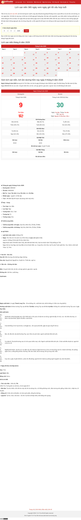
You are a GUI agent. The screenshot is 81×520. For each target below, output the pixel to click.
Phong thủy (72, 2)
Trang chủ (32, 509)
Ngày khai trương (46, 2)
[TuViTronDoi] (7, 2)
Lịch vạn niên (18, 2)
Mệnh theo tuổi (37, 2)
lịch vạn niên (13, 13)
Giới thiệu (38, 509)
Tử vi (24, 2)
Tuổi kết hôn (30, 2)
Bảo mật (44, 509)
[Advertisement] (40, 172)
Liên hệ (50, 509)
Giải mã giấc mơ (64, 2)
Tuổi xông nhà (55, 2)
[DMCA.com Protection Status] (4, 518)
